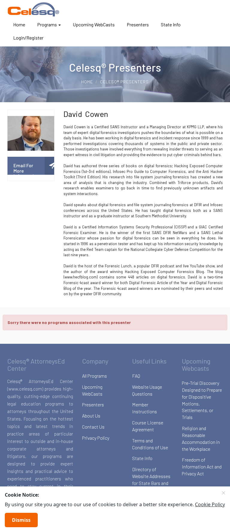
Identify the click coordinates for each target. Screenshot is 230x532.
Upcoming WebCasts (94, 24)
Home (19, 24)
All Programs (94, 376)
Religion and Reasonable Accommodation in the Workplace (201, 438)
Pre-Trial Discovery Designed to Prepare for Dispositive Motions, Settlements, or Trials (202, 400)
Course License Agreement (147, 426)
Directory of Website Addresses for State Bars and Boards (151, 479)
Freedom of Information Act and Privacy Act (202, 466)
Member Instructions (144, 408)
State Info (171, 24)
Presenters (138, 24)
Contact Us (93, 426)
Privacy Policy (95, 438)
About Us (91, 415)
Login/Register (28, 37)
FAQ (136, 376)
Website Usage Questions (147, 390)
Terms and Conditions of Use (150, 444)
